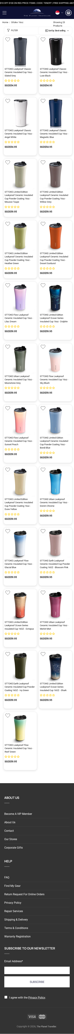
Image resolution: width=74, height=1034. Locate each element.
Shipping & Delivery (16, 919)
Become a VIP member (18, 814)
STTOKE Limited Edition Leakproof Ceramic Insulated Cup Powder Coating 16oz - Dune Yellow (19, 504)
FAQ (6, 877)
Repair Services (13, 911)
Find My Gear (12, 885)
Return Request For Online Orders (24, 894)
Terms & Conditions (16, 928)
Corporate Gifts (13, 847)
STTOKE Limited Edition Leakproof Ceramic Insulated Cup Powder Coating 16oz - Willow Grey (54, 197)
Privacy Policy (12, 902)
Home (5, 22)
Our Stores (10, 839)
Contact (9, 830)
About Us (9, 822)
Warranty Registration (17, 936)
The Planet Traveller (37, 12)
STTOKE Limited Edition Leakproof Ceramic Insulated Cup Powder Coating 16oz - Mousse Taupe (19, 197)
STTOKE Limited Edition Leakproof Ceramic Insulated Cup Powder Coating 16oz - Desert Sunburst (54, 258)
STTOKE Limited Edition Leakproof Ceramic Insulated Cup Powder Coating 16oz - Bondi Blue (54, 442)
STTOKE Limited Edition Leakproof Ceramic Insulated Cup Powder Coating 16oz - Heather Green (19, 258)
